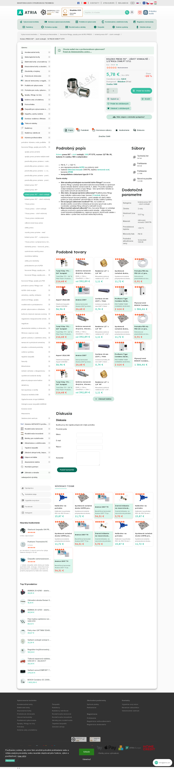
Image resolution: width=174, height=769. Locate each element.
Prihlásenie (91, 718)
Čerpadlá (99, 27)
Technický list (142, 157)
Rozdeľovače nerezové (61, 714)
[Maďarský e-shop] (155, 3)
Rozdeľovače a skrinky (75, 27)
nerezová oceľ (103, 170)
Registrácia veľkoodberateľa (99, 721)
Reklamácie (123, 3)
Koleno (59, 154)
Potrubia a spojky (49, 27)
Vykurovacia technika (29, 21)
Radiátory (27, 27)
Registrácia (92, 714)
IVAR (86, 154)
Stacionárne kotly (24, 711)
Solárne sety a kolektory (27, 730)
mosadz (79, 170)
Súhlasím (86, 752)
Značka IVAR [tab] (104, 136)
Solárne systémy (120, 27)
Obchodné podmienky (96, 700)
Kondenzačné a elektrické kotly (114, 21)
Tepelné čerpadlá (59, 723)
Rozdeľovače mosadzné (62, 717)
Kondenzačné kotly (25, 704)
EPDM (70, 172)
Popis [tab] (70, 130)
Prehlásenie (142, 164)
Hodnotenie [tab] (124, 130)
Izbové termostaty (24, 717)
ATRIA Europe (108, 3)
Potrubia (20, 727)
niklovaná (71, 170)
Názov (58, 447)
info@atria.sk (162, 762)
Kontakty (94, 3)
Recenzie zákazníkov (130, 707)
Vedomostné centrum (130, 711)
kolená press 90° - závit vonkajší (144, 203)
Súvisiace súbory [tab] (101, 129)
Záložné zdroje (143, 27)
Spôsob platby (93, 704)
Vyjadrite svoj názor (130, 704)
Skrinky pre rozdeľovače (62, 720)
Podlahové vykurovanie (85, 21)
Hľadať (127, 12)
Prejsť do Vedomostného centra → (77, 52)
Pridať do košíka (143, 91)
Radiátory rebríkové (60, 711)
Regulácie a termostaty (143, 21)
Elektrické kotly (23, 707)
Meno (58, 434)
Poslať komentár (67, 470)
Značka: (111, 84)
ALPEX (81, 167)
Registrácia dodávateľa (96, 724)
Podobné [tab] (82, 129)
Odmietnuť (87, 759)
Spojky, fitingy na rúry (26, 723)
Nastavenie (10, 761)
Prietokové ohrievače (26, 714)
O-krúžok (96, 195)
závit (74, 154)
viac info (22, 756)
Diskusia (140, 130)
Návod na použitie (144, 179)
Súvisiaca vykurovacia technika (57, 21)
